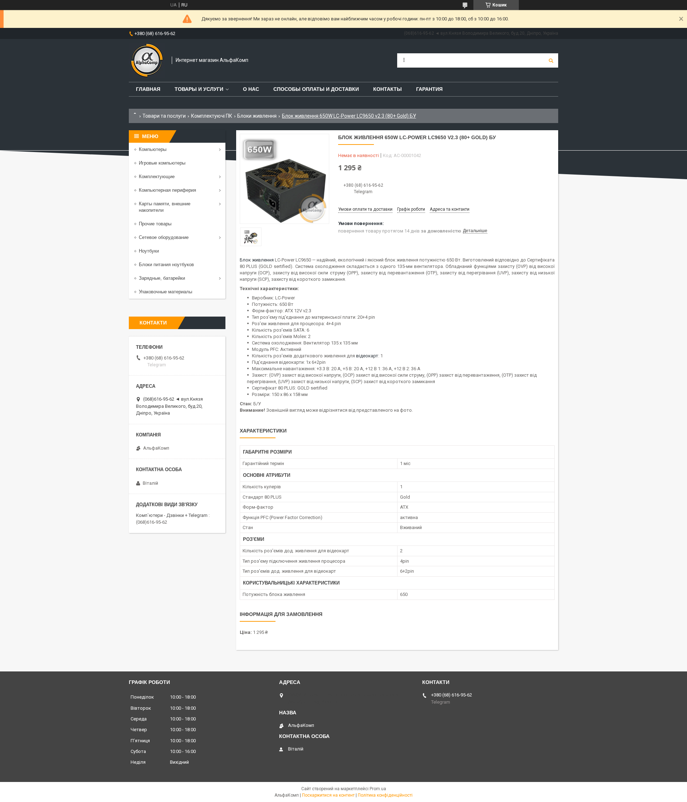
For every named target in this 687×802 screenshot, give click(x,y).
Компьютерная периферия (167, 190)
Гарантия (429, 89)
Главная (148, 89)
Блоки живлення (257, 116)
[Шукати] (551, 60)
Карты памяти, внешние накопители (164, 207)
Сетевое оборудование (164, 237)
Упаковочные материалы (165, 291)
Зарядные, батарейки (162, 278)
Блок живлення (257, 260)
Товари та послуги (164, 116)
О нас (251, 89)
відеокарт (367, 355)
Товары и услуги (199, 89)
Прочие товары (155, 223)
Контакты (387, 89)
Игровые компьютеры (162, 163)
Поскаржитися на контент (328, 795)
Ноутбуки (149, 251)
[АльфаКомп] (147, 60)
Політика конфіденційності (385, 795)
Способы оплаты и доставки (316, 89)
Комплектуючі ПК (211, 116)
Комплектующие (157, 176)
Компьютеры (152, 149)
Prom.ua (378, 788)
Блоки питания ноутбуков (166, 264)
